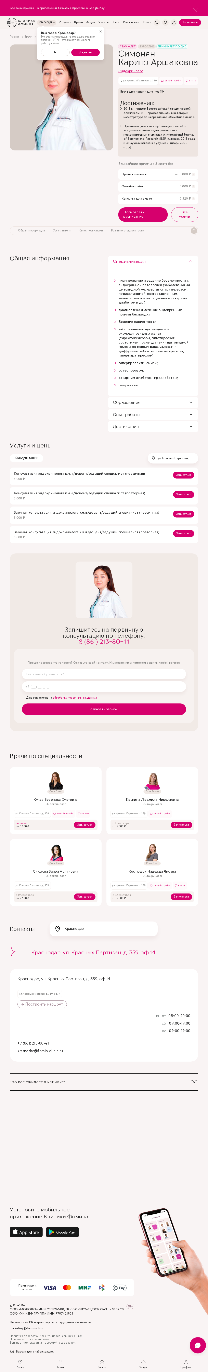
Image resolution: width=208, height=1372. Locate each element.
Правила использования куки (29, 1339)
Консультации (26, 458)
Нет (55, 52)
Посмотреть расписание (133, 214)
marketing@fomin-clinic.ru (28, 1328)
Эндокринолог (130, 71)
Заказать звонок (104, 709)
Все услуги (184, 214)
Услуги (64, 23)
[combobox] (173, 458)
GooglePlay (96, 8)
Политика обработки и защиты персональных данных (46, 1336)
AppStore (78, 8)
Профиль (186, 1367)
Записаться (190, 23)
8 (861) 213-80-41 (104, 641)
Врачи (78, 23)
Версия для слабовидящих (35, 1352)
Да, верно (85, 52)
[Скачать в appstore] (26, 1232)
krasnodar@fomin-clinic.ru (40, 1051)
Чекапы (104, 23)
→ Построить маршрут (42, 1004)
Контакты (130, 23)
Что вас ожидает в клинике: (37, 1081)
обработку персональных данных (75, 698)
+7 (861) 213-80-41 (33, 1043)
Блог (116, 23)
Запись (102, 1367)
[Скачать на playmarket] (62, 1232)
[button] (153, 261)
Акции (90, 23)
